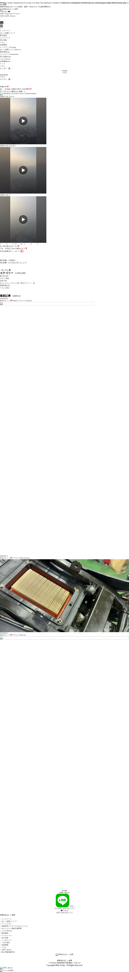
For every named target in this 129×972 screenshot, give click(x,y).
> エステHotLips (6, 931)
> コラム (3, 947)
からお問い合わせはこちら (64, 907)
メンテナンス (5, 38)
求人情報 (3, 40)
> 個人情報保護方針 (7, 952)
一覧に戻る (4, 270)
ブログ (2, 77)
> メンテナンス (6, 935)
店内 (1, 281)
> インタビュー (6, 940)
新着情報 (3, 285)
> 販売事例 (4, 933)
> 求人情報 (4, 938)
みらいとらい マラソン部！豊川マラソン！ (16, 283)
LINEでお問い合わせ (7, 16)
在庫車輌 (3, 45)
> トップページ (6, 919)
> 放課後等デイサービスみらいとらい (14, 926)
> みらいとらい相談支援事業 (11, 928)
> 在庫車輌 (4, 945)
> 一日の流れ (5, 942)
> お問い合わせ (6, 950)
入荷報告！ (12, 260)
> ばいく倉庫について (8, 921)
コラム (2, 42)
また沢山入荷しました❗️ (17, 263)
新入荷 (2, 276)
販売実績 (3, 35)
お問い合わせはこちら (64, 911)
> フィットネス (6, 924)
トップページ (5, 31)
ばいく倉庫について (7, 33)
